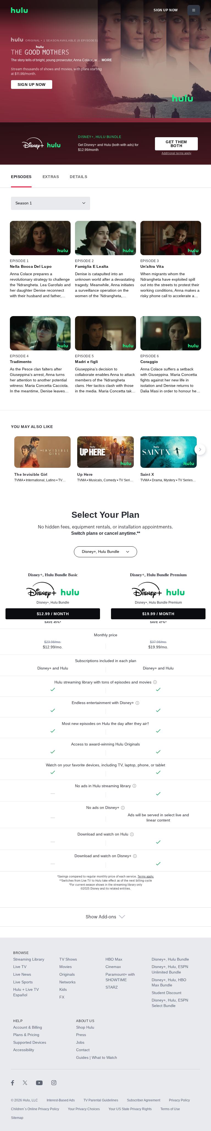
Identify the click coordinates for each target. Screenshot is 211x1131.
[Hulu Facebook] (17, 1082)
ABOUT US (85, 1021)
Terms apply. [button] (146, 876)
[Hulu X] (29, 1082)
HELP (18, 1021)
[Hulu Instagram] (53, 1082)
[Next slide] (200, 449)
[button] (21, 175)
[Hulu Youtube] (43, 1082)
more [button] (107, 60)
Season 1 (23, 203)
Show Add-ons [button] (101, 917)
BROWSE (21, 953)
